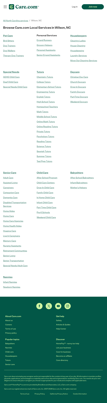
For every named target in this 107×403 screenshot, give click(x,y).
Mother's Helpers (78, 187)
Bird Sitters (8, 41)
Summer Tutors (44, 156)
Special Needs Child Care (15, 87)
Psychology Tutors (45, 136)
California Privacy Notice (59, 394)
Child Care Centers (46, 182)
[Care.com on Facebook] (39, 306)
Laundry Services (78, 55)
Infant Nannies (10, 282)
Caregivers (8, 187)
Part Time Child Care (46, 207)
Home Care (8, 216)
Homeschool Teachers (47, 107)
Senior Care (9, 172)
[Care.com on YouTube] (58, 306)
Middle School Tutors (47, 116)
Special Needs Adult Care (15, 265)
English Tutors (43, 97)
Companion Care (11, 192)
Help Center (61, 329)
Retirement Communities (15, 251)
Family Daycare (77, 92)
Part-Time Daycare (79, 97)
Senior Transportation (13, 260)
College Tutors (43, 82)
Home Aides (9, 211)
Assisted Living (10, 182)
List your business (63, 348)
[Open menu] (5, 7)
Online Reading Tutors (47, 126)
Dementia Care (10, 197)
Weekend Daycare (79, 102)
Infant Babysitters (78, 182)
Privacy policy (11, 333)
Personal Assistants (46, 50)
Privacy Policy (40, 394)
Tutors (40, 72)
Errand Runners (44, 40)
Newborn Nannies (11, 287)
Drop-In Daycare (78, 87)
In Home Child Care (46, 197)
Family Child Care (45, 192)
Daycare (75, 72)
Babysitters (76, 172)
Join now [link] (93, 6)
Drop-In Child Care (45, 187)
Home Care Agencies (13, 221)
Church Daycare (78, 82)
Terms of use (10, 329)
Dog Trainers (9, 45)
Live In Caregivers (11, 236)
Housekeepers (78, 35)
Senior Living (9, 256)
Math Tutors (42, 112)
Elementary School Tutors (49, 87)
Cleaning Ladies (78, 41)
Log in (75, 6)
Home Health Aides (12, 226)
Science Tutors (44, 146)
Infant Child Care (45, 202)
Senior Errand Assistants (48, 55)
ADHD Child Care (11, 77)
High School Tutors (46, 102)
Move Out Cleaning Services (83, 60)
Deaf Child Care (10, 82)
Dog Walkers (9, 50)
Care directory (62, 360)
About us (9, 320)
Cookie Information (80, 394)
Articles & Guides (63, 325)
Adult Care (8, 178)
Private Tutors (43, 131)
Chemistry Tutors (45, 77)
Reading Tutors (44, 141)
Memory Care (9, 241)
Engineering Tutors (46, 92)
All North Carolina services (15, 20)
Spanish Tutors (44, 151)
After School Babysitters (82, 178)
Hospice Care (9, 231)
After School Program (47, 178)
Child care (9, 352)
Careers (8, 325)
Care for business (63, 352)
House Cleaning (77, 45)
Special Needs (11, 72)
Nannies (7, 277)
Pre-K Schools (43, 212)
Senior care (10, 364)
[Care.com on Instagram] (67, 306)
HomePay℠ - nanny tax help (67, 343)
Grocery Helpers (44, 45)
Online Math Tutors (46, 121)
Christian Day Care (79, 77)
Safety (59, 320)
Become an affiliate (64, 356)
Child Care (42, 172)
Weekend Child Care (46, 217)
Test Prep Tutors (44, 161)
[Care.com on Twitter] (49, 306)
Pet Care (8, 35)
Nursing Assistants (12, 246)
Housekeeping (77, 50)
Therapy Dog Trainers (13, 55)
